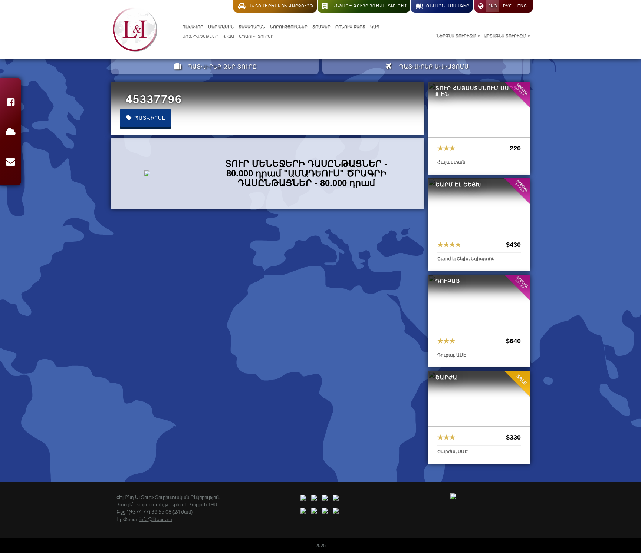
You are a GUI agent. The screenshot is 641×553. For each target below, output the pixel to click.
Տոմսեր (321, 26)
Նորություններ (289, 26)
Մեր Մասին (221, 26)
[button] (10, 103)
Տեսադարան (252, 26)
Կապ (374, 26)
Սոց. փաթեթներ (200, 36)
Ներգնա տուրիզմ (456, 36)
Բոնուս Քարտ (350, 26)
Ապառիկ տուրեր (256, 36)
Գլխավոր (193, 26)
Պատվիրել (149, 118)
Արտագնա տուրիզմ (505, 36)
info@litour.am (155, 519)
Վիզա (228, 36)
